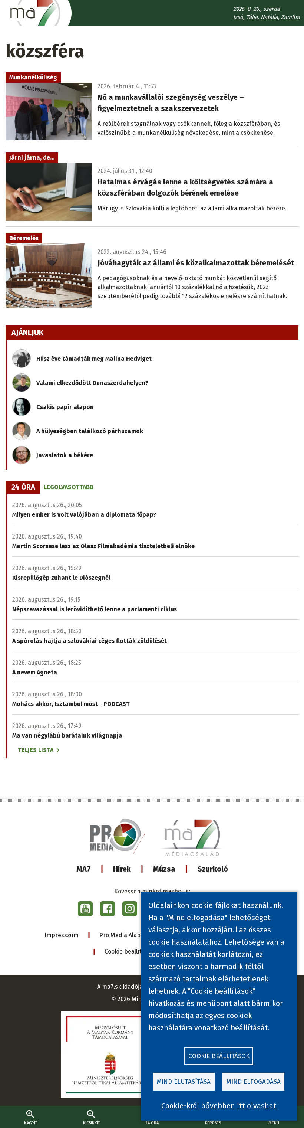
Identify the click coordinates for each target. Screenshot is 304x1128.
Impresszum (61, 935)
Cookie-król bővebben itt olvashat (218, 1105)
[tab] (23, 487)
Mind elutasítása (184, 1082)
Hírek (122, 868)
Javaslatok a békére (64, 455)
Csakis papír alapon (65, 407)
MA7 (83, 868)
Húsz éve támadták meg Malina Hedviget (94, 358)
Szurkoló (213, 868)
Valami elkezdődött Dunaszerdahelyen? (92, 382)
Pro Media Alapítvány (128, 935)
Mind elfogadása (254, 1082)
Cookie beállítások (130, 951)
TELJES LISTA (35, 749)
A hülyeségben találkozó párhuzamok (89, 431)
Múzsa (164, 868)
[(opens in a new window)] (85, 908)
